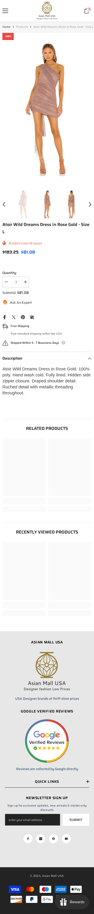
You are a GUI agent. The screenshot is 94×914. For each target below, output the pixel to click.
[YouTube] (66, 838)
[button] (3, 204)
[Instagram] (40, 838)
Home (6, 26)
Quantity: (9, 272)
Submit (75, 819)
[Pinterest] (23, 317)
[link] (24, 501)
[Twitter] (14, 317)
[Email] (32, 317)
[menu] (5, 11)
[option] (47, 109)
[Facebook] (4, 317)
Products (22, 26)
